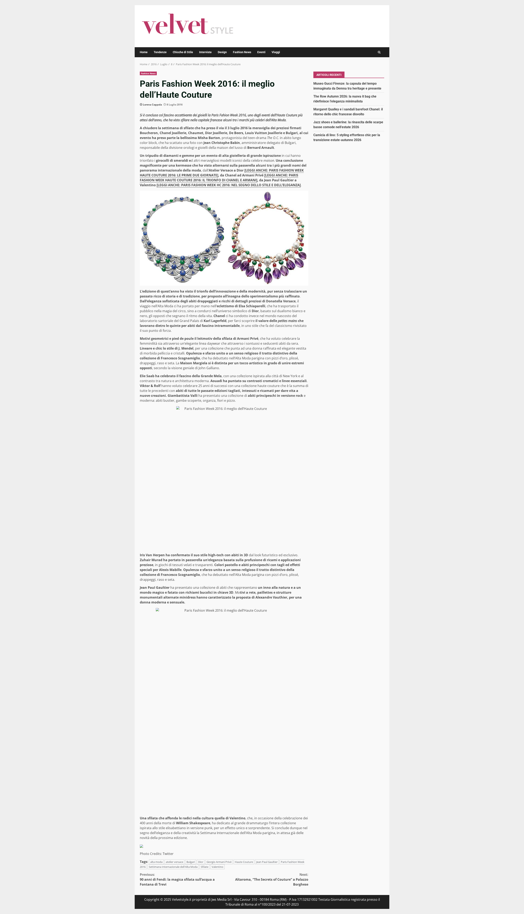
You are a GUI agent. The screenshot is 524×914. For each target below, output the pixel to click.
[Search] (379, 52)
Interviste (205, 52)
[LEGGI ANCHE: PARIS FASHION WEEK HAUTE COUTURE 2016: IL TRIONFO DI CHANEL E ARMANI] (219, 177)
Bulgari (190, 862)
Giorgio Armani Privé (219, 862)
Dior (200, 862)
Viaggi (276, 52)
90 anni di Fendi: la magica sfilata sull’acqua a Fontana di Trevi (177, 879)
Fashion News (242, 52)
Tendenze (160, 52)
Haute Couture (244, 862)
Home (144, 52)
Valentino (217, 867)
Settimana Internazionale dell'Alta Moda (173, 867)
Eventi (261, 52)
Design (222, 52)
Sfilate (204, 867)
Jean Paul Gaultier (267, 862)
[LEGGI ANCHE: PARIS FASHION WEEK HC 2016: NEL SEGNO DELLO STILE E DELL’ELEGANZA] (229, 185)
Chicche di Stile (183, 52)
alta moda (156, 862)
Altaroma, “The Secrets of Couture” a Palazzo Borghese (271, 879)
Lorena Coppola (152, 104)
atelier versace (174, 862)
